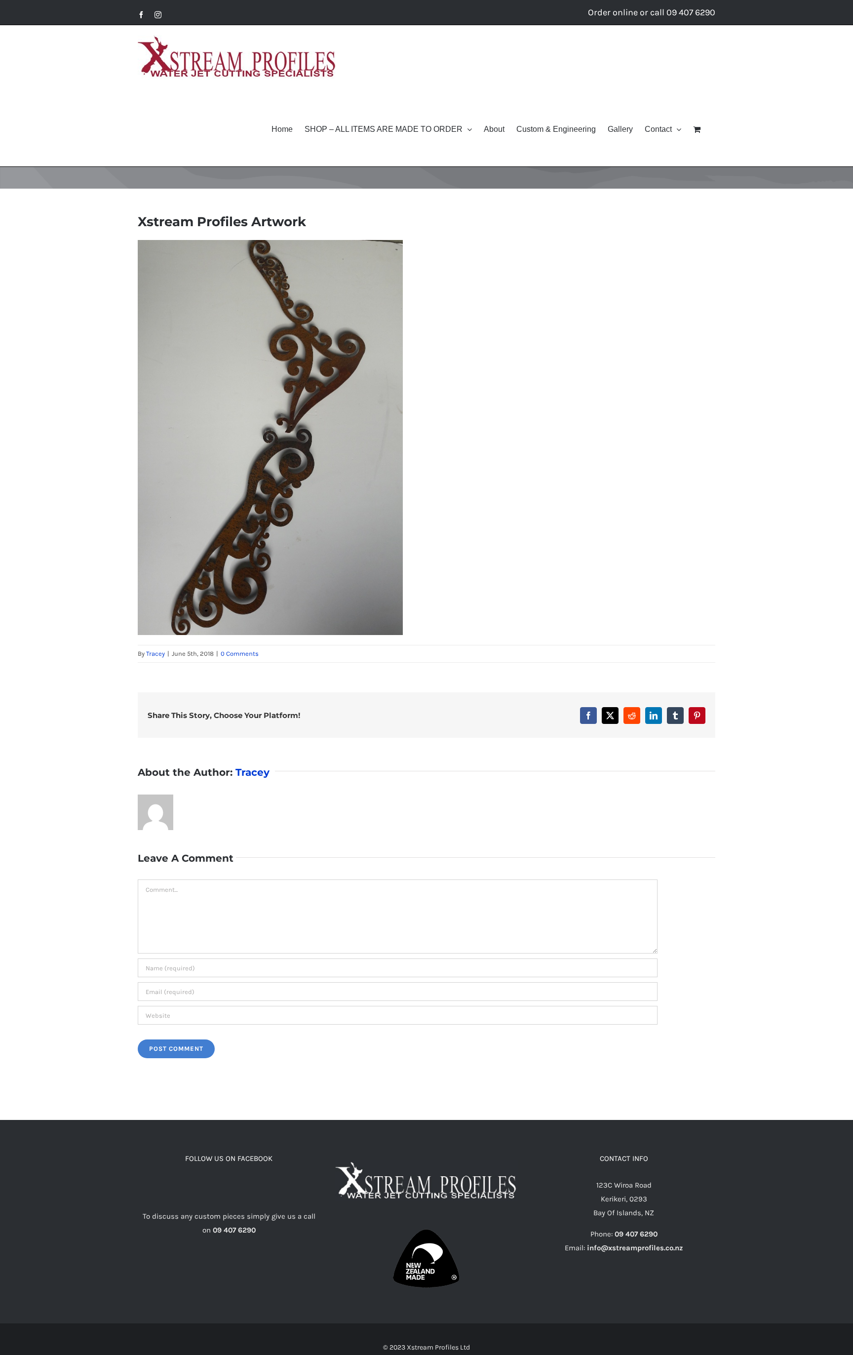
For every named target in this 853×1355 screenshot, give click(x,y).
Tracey (155, 653)
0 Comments (240, 653)
